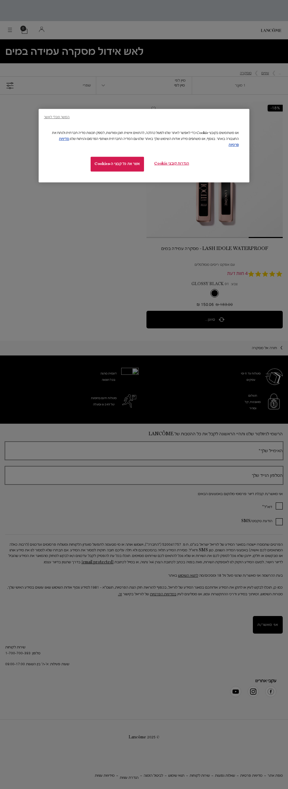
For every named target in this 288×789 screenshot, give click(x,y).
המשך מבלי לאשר (57, 116)
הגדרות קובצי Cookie (171, 163)
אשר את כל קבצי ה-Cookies (117, 164)
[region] (144, 145)
